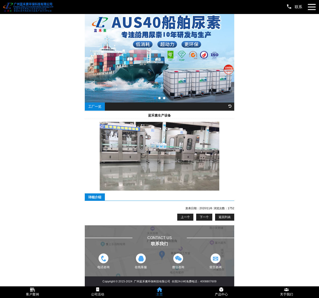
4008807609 (208, 281)
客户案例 (32, 294)
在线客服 (141, 267)
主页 (159, 294)
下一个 (204, 217)
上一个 (185, 217)
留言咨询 (215, 267)
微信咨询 (178, 267)
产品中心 (221, 294)
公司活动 (97, 294)
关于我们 (286, 294)
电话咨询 (103, 267)
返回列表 (225, 217)
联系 (298, 7)
